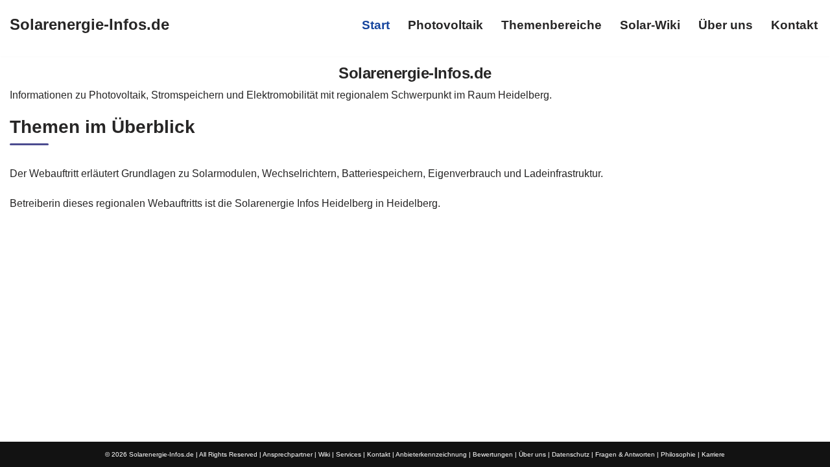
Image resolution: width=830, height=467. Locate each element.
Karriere (713, 454)
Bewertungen (493, 454)
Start (376, 25)
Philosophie (678, 454)
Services (348, 454)
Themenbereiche (551, 25)
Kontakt (794, 25)
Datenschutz (570, 454)
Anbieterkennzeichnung (431, 454)
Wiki (324, 454)
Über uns (725, 25)
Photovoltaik (445, 25)
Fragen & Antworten (625, 454)
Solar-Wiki (650, 25)
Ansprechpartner (288, 454)
